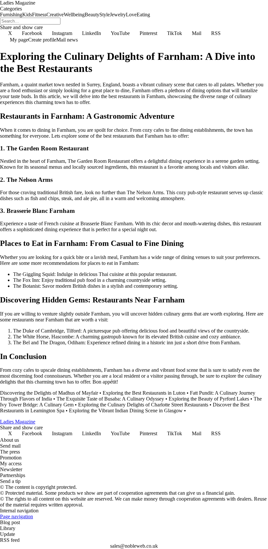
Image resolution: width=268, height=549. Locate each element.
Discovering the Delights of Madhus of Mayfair (49, 393)
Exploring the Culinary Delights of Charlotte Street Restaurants (143, 404)
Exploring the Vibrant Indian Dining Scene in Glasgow (126, 410)
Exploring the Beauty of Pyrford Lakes (209, 399)
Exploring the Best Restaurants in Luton (144, 393)
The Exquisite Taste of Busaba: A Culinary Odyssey (110, 399)
